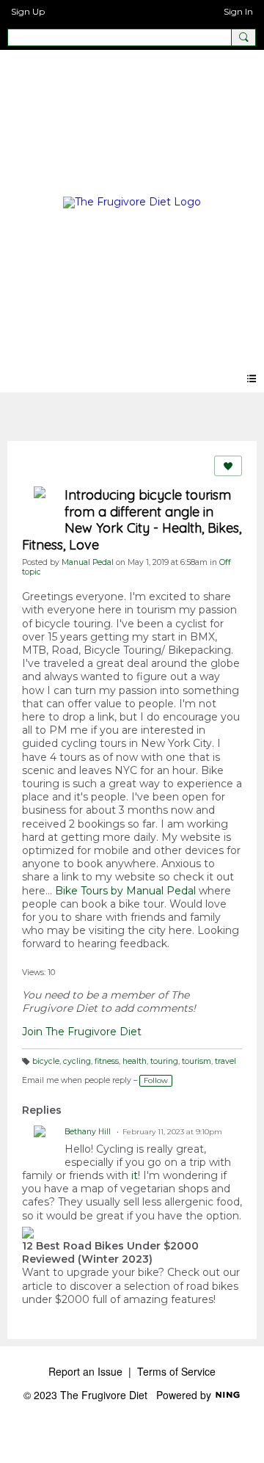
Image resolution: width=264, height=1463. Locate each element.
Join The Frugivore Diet (82, 1031)
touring (164, 1061)
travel (225, 1061)
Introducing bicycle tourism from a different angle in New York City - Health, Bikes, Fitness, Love (131, 519)
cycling (77, 1061)
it (134, 1175)
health (134, 1061)
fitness (107, 1061)
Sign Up (28, 11)
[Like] (228, 466)
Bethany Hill (88, 1132)
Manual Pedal (88, 562)
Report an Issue (85, 1371)
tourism (196, 1061)
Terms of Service (176, 1371)
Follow (156, 1080)
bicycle (45, 1061)
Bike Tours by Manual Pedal (125, 890)
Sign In (238, 11)
